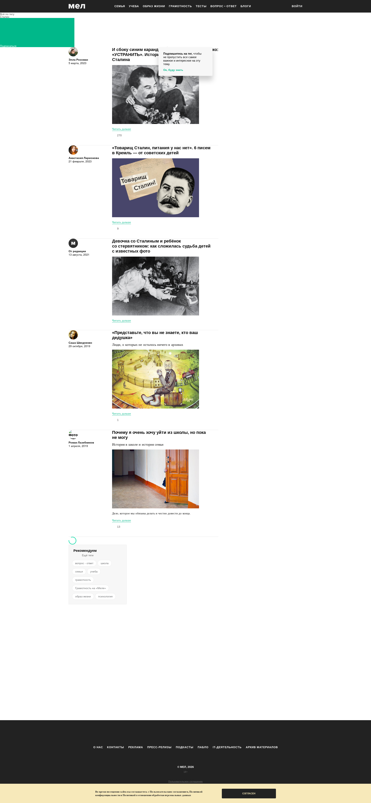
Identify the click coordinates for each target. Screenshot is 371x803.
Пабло (203, 747)
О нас (98, 747)
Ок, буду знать (173, 69)
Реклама (135, 747)
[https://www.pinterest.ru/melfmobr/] (196, 733)
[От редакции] (73, 243)
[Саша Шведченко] (73, 334)
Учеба (134, 6)
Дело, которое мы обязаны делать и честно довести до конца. (151, 513)
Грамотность (180, 6)
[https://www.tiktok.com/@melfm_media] (185, 733)
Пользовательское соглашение (185, 781)
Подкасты (184, 747)
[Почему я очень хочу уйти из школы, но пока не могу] (155, 478)
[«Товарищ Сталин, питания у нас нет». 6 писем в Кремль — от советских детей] (155, 187)
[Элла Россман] (73, 51)
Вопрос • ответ (223, 6)
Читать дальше (121, 129)
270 (119, 135)
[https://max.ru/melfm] (217, 733)
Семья (119, 6)
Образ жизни (154, 6)
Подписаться (8, 45)
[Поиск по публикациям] (284, 6)
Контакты (115, 747)
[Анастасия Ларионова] (73, 150)
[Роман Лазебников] (73, 434)
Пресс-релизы (159, 747)
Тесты (201, 6)
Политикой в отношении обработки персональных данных (157, 795)
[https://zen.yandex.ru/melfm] (164, 733)
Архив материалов (262, 747)
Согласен (248, 793)
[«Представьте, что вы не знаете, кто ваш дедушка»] (155, 379)
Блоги (246, 6)
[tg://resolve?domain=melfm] (153, 733)
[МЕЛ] (77, 6)
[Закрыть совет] (209, 50)
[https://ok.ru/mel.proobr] (207, 733)
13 (118, 526)
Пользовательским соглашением (169, 791)
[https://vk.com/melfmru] (175, 733)
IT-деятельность (227, 747)
